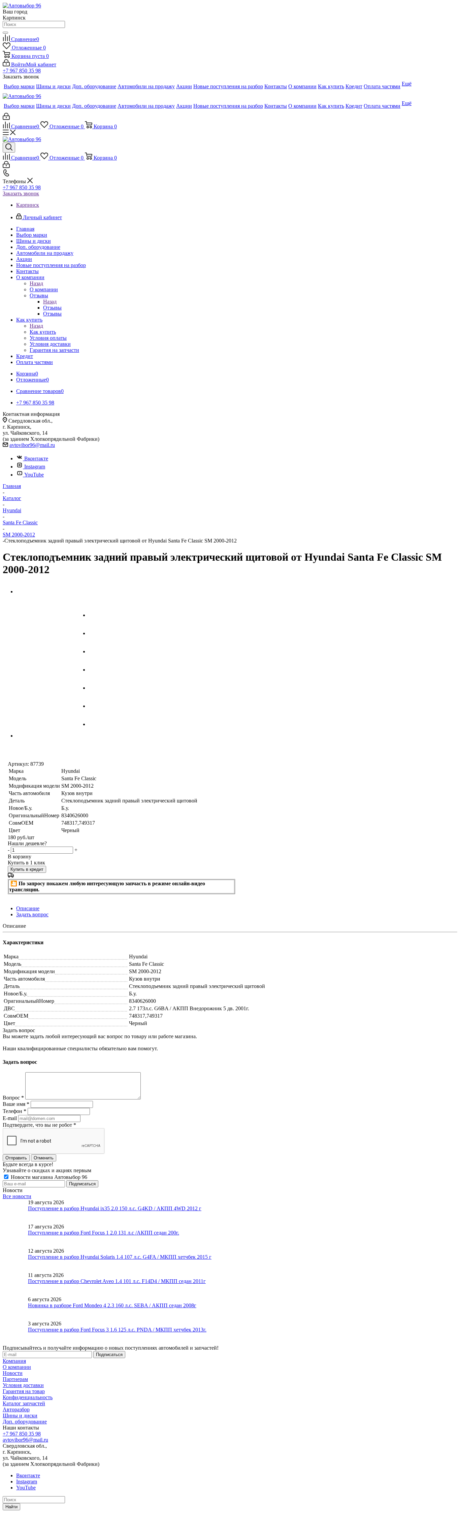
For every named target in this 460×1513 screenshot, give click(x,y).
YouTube (34, 475)
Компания (14, 1361)
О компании (44, 289)
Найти (11, 1506)
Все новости (17, 1196)
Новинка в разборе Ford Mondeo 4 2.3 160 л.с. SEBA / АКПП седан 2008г (112, 1305)
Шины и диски (20, 1415)
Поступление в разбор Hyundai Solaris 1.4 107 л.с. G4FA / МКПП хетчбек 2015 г (119, 1257)
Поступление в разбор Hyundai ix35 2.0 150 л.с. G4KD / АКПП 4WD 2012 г (114, 1208)
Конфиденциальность (28, 1397)
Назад (36, 283)
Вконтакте (36, 458)
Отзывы (52, 307)
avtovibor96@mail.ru (32, 445)
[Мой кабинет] (6, 118)
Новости (13, 1373)
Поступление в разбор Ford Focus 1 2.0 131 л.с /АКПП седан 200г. (103, 1233)
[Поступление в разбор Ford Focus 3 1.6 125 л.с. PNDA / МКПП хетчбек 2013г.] (15, 1333)
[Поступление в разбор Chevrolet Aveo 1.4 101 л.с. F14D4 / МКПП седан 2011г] (15, 1284)
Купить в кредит (26, 869)
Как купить (43, 332)
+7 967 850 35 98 (22, 70)
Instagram (34, 466)
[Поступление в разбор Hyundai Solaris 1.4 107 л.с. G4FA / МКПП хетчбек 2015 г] (15, 1260)
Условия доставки (23, 1385)
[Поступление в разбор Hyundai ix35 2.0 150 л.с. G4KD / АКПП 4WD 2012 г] (15, 1211)
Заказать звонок (21, 193)
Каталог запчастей (24, 1403)
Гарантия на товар (24, 1391)
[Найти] (5, 33)
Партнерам (15, 1379)
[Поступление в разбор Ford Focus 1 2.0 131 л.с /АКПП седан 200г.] (15, 1236)
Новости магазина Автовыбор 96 (48, 1177)
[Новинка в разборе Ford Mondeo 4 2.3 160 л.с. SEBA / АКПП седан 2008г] (15, 1308)
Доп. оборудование (25, 1421)
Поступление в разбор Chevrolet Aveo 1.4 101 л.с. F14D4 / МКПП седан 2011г (117, 1281)
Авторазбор (16, 1409)
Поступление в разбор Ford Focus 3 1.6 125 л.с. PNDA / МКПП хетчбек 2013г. (117, 1330)
